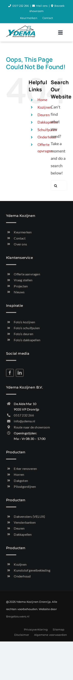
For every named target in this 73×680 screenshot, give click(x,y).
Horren (19, 474)
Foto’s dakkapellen (27, 340)
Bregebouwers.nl (17, 616)
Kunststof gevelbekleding (32, 570)
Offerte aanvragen (27, 274)
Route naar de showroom (32, 427)
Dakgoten (21, 480)
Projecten (21, 286)
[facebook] (10, 373)
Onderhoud (47, 137)
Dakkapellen (23, 534)
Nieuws (19, 292)
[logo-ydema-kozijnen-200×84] (20, 27)
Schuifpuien (47, 129)
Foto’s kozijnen (24, 322)
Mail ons (42, 5)
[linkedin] (20, 373)
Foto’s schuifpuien (27, 328)
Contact (19, 238)
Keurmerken (23, 232)
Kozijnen (45, 107)
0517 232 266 (20, 5)
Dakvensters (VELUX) (29, 516)
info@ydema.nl (24, 421)
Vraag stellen (23, 280)
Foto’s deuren (23, 334)
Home (42, 99)
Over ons (20, 244)
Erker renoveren (25, 468)
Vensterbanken (25, 522)
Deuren (44, 115)
